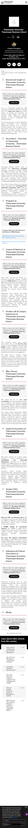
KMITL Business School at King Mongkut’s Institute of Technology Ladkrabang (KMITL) (10, 705)
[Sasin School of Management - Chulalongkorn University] (20, 657)
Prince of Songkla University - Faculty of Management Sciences (10, 692)
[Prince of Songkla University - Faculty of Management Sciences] (20, 688)
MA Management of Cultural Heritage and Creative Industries (13, 237)
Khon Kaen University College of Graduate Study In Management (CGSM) (10, 679)
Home (3, 71)
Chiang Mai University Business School (10, 668)
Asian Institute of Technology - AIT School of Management (10, 650)
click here (15, 817)
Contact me (14, 103)
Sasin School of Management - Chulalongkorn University (10, 659)
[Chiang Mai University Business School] (20, 667)
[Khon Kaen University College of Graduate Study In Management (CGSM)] (20, 675)
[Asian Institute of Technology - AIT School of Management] (20, 647)
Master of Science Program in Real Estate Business (14, 242)
